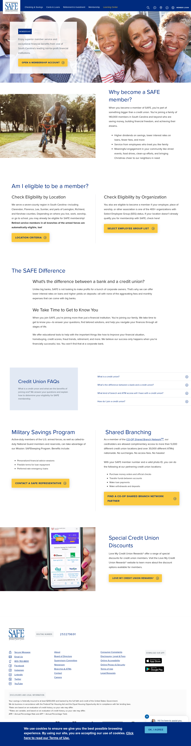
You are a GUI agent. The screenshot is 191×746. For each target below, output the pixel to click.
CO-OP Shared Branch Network (145, 439)
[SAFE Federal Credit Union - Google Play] (163, 669)
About (57, 652)
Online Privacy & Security (113, 664)
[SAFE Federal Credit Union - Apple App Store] (163, 660)
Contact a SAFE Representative (38, 483)
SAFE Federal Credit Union (11, 7)
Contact (58, 673)
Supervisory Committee (65, 660)
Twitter (17, 679)
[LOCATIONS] (161, 7)
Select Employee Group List (129, 228)
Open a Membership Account (41, 62)
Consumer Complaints (111, 652)
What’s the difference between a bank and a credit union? (125, 384)
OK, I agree (155, 729)
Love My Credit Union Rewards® (133, 578)
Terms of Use (107, 669)
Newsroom (59, 664)
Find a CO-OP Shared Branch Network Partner (136, 498)
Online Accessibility (110, 660)
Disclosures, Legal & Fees (113, 656)
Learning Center (110, 7)
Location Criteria (28, 237)
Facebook (19, 665)
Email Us (18, 656)
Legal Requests (108, 673)
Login (182, 7)
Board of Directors (63, 656)
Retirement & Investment (74, 7)
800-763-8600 (21, 661)
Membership (94, 7)
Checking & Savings (34, 7)
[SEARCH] (148, 7)
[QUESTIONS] (155, 7)
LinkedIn (18, 674)
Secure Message (22, 652)
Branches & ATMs (62, 669)
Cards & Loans (53, 7)
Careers (58, 677)
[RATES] (167, 7)
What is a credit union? (108, 376)
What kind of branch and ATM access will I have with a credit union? (130, 393)
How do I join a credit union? (111, 401)
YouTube (18, 683)
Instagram (19, 670)
